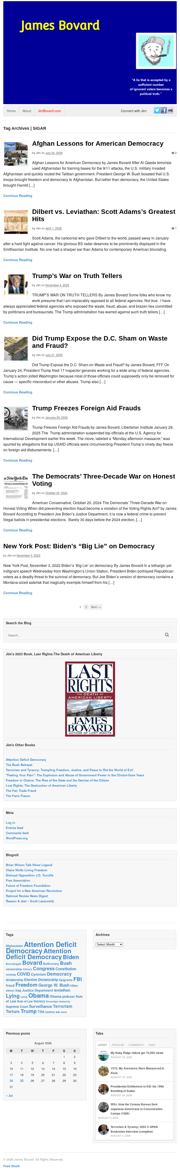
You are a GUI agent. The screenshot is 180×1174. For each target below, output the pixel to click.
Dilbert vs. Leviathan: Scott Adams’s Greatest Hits (103, 215)
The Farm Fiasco (18, 795)
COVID (23, 974)
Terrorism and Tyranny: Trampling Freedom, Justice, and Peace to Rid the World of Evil (69, 770)
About (26, 110)
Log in (10, 822)
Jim (38, 153)
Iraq (18, 990)
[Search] (167, 635)
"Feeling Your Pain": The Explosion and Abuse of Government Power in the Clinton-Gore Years (75, 775)
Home (11, 110)
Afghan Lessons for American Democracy (98, 143)
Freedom (26, 984)
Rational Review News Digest (27, 896)
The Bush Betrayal (19, 764)
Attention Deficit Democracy (26, 759)
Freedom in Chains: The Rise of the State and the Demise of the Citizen (57, 780)
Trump (29, 1011)
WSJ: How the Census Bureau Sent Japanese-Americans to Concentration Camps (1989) (136, 1108)
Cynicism (38, 974)
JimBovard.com (49, 110)
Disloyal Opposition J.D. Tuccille (29, 875)
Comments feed (17, 833)
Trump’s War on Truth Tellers (77, 275)
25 (21, 1080)
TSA (41, 1011)
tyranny (50, 1012)
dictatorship (14, 980)
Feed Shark (11, 1166)
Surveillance (40, 1006)
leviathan (62, 990)
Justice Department (37, 990)
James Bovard (60, 25)
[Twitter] (157, 110)
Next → (96, 607)
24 (11, 1080)
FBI (77, 979)
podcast (68, 996)
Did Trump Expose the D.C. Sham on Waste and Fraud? (100, 342)
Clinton (27, 969)
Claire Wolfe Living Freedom (26, 870)
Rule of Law (25, 1001)
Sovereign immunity (58, 1001)
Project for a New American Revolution (34, 890)
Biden (71, 957)
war (58, 1012)
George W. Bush (53, 985)
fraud (10, 985)
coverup (11, 975)
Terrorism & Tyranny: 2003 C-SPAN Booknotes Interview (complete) (134, 1129)
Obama (38, 995)
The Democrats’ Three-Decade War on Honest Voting (103, 480)
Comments (136, 1045)
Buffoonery (51, 964)
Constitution (66, 968)
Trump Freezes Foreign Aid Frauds (86, 408)
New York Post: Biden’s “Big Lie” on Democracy (79, 546)
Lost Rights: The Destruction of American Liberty (41, 785)
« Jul (9, 1095)
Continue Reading (17, 195)
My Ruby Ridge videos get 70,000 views (137, 1053)
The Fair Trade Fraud (21, 790)
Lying (13, 995)
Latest (102, 1045)
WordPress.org (17, 838)
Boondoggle (13, 964)
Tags (151, 1045)
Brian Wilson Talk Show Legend (29, 865)
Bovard (32, 962)
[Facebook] (163, 110)
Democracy (59, 973)
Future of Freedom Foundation (28, 885)
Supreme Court (17, 1006)
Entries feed (14, 827)
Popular (118, 1045)
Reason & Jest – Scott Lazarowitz (30, 901)
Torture (13, 1011)
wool (64, 1012)
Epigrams (65, 980)
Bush (66, 962)
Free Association (18, 880)
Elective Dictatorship (41, 979)
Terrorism (62, 1006)
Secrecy (39, 1001)
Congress (44, 968)
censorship (14, 969)
